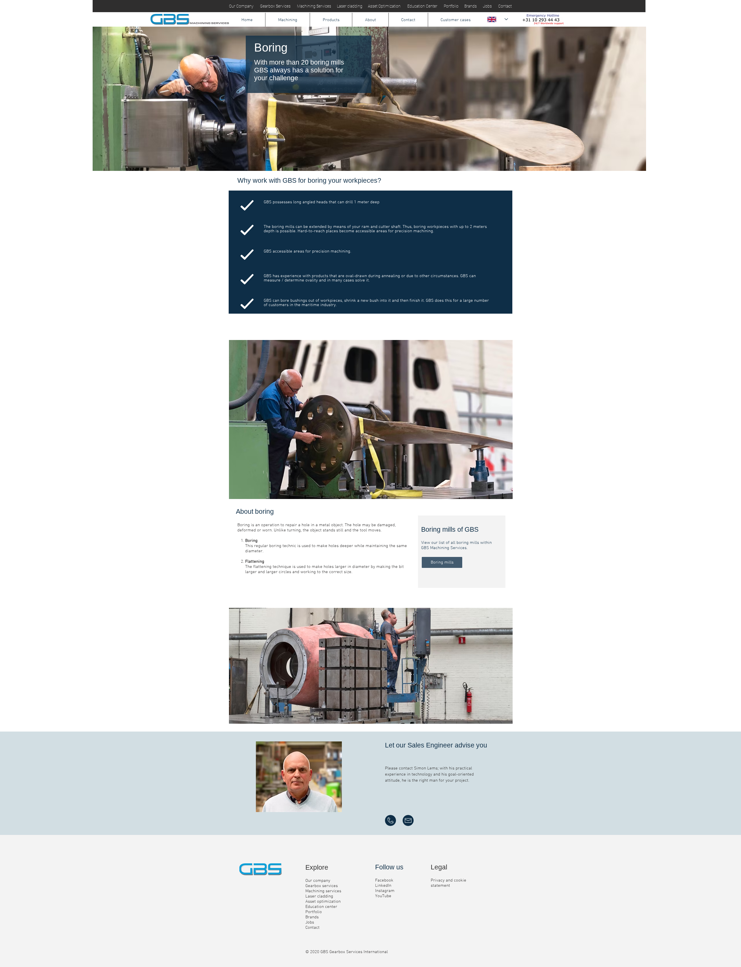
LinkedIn (383, 885)
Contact (312, 927)
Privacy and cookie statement (448, 883)
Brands (312, 917)
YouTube (383, 896)
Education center (321, 906)
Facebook (384, 880)
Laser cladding (319, 896)
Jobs (309, 922)
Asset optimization (323, 901)
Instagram (385, 890)
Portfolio (313, 912)
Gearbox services (321, 886)
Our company (317, 880)
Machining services (323, 891)
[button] (287, 20)
